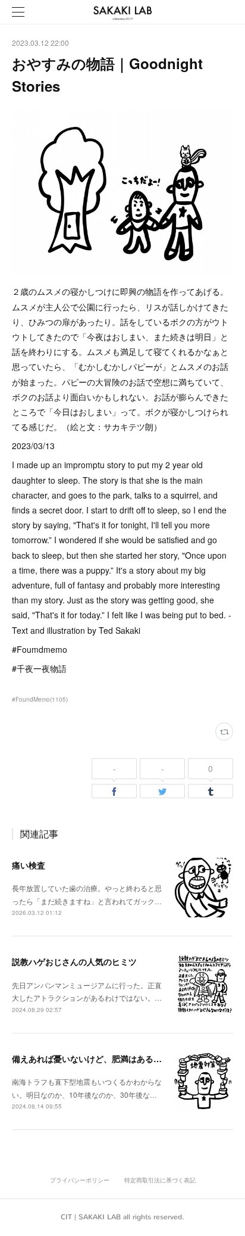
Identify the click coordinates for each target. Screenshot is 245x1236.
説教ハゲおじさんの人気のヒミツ (74, 961)
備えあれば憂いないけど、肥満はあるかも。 (95, 1058)
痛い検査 (28, 865)
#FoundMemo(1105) (40, 699)
